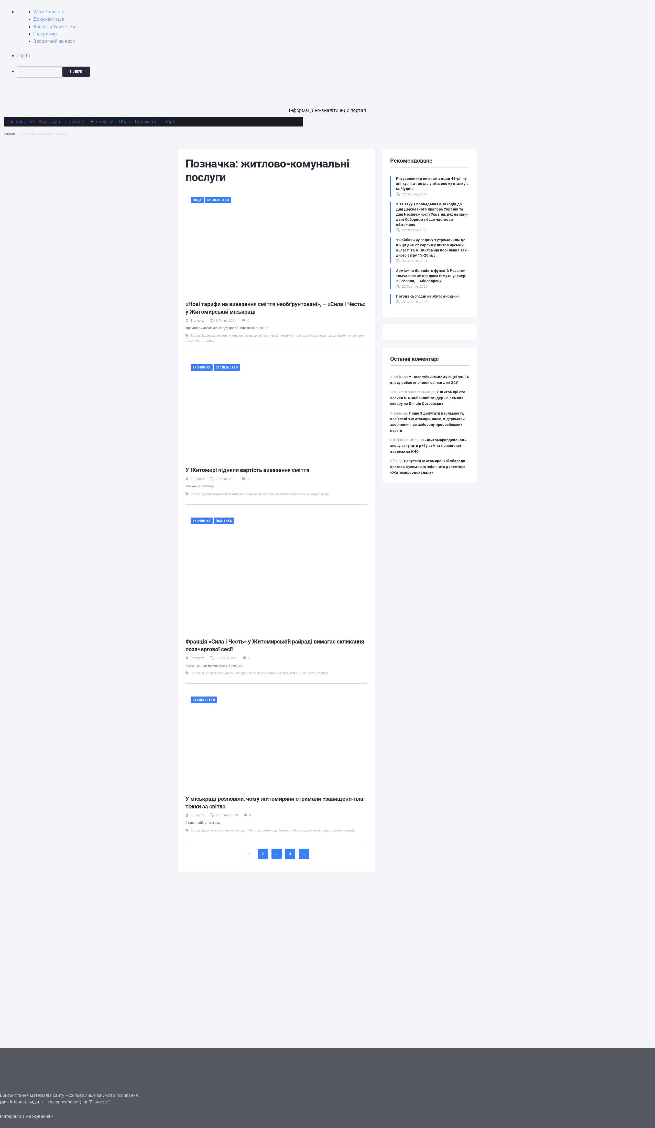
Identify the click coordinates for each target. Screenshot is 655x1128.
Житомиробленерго (277, 830)
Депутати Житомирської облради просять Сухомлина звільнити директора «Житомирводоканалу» (428, 467)
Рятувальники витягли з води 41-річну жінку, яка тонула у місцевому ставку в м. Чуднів (432, 183)
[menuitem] (336, 72)
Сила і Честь (194, 341)
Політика (224, 521)
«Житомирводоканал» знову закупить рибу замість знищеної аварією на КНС (428, 446)
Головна (9, 134)
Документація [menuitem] (48, 19)
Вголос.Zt (197, 336)
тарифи (209, 341)
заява (332, 336)
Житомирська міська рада (308, 336)
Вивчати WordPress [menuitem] (55, 26)
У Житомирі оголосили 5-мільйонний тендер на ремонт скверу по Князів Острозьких (428, 398)
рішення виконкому (351, 336)
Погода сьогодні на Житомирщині (427, 296)
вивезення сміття (218, 336)
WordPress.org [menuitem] (49, 11)
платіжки (337, 830)
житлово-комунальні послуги (253, 336)
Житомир (282, 336)
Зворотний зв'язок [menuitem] (54, 41)
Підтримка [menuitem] (45, 33)
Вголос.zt (197, 320)
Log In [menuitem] (23, 55)
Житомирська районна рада (268, 673)
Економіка (202, 367)
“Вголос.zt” (99, 1102)
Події (197, 200)
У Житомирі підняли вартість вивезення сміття (247, 470)
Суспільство (218, 200)
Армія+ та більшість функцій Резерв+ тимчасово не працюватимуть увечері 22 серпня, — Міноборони (431, 276)
